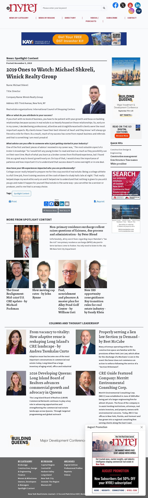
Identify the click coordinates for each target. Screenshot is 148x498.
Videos (67, 474)
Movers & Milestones (27, 478)
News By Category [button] (19, 17)
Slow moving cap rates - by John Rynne (43, 293)
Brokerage (23, 464)
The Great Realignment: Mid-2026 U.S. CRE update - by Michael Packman (16, 299)
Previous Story (51, 210)
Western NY (46, 485)
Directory (70, 17)
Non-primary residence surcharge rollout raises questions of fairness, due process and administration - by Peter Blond (77, 230)
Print (14, 201)
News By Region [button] (47, 17)
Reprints (68, 471)
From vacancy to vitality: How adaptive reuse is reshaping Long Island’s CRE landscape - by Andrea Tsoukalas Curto (49, 341)
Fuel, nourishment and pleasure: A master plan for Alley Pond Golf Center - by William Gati (68, 301)
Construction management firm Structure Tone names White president (124, 160)
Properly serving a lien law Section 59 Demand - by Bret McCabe (119, 336)
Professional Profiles (73, 468)
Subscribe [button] (112, 17)
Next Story (64, 210)
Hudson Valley (47, 471)
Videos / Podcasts (92, 19)
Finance (21, 474)
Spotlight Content (21, 193)
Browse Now (122, 135)
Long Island (46, 474)
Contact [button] (131, 17)
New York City (47, 478)
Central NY (46, 468)
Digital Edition (71, 464)
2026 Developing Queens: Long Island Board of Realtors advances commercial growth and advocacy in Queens (50, 382)
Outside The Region (50, 481)
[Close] (141, 427)
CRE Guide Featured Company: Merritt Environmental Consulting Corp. (116, 380)
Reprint (100, 201)
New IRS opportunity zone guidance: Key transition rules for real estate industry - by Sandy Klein (95, 301)
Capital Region (48, 464)
